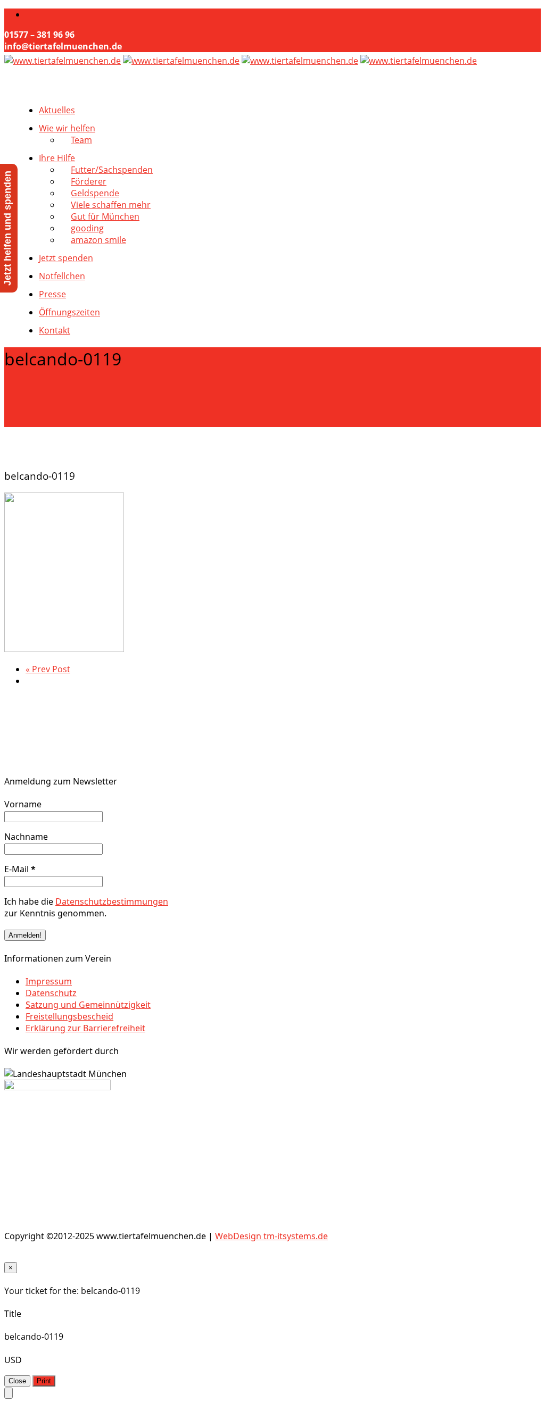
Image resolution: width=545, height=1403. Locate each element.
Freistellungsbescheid (69, 1016)
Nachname (26, 836)
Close (17, 1381)
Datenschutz (51, 993)
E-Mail (20, 869)
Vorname (23, 804)
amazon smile (98, 240)
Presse (52, 294)
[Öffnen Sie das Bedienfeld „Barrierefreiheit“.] (8, 1393)
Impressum (49, 981)
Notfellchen (62, 276)
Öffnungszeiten (69, 312)
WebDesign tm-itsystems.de (271, 1236)
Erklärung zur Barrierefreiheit (85, 1028)
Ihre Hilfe (57, 158)
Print (44, 1381)
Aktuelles (57, 110)
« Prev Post (48, 669)
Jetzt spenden (66, 258)
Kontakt (54, 330)
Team (81, 140)
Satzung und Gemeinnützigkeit (88, 1005)
